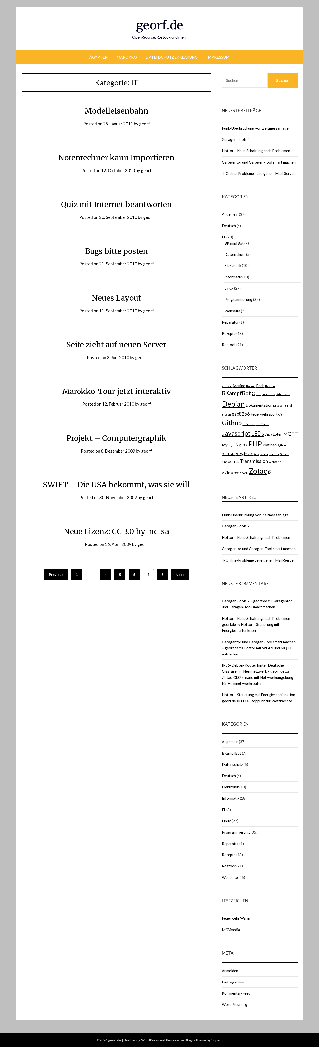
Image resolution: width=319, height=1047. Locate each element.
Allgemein (230, 214)
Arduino (238, 385)
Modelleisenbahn (116, 111)
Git (280, 414)
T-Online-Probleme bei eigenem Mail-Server (258, 173)
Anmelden (230, 970)
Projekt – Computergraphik (116, 438)
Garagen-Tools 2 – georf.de (244, 601)
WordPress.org (234, 1004)
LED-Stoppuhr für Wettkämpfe (266, 701)
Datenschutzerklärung (172, 57)
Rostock (229, 344)
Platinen (270, 445)
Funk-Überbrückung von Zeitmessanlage (255, 128)
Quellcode (228, 454)
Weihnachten (230, 472)
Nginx (241, 444)
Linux (228, 288)
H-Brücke (248, 424)
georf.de (159, 25)
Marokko (127, 57)
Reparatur (230, 322)
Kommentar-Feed (236, 993)
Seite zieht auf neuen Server (116, 344)
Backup (250, 386)
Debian (233, 403)
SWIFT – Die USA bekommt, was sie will (116, 484)
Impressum (218, 57)
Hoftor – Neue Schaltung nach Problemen (256, 150)
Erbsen (226, 414)
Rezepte (229, 333)
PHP (255, 444)
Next (180, 574)
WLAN (244, 472)
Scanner (274, 454)
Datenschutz (234, 254)
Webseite (232, 311)
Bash (260, 385)
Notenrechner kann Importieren (116, 157)
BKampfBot (234, 243)
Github (232, 422)
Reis (256, 454)
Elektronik (232, 265)
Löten (277, 434)
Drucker (278, 405)
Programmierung (238, 299)
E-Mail (289, 405)
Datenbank (283, 394)
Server (284, 454)
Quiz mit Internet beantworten (116, 204)
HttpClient (262, 424)
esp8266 (241, 414)
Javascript (236, 433)
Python (281, 445)
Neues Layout (116, 298)
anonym (227, 386)
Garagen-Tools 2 (236, 139)
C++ (258, 394)
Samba (264, 454)
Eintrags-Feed (233, 982)
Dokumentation (259, 405)
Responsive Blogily (180, 1040)
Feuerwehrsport (264, 414)
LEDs (257, 433)
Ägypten (98, 57)
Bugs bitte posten (116, 251)
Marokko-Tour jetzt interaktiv (116, 391)
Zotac (258, 470)
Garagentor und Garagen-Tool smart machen (259, 162)
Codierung (268, 394)
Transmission (254, 461)
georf (144, 123)
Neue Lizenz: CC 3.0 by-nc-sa (116, 531)
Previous (56, 574)
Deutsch (229, 225)
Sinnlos (226, 461)
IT (224, 237)
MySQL (228, 445)
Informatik (233, 277)
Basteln (270, 386)
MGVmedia (231, 929)
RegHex (244, 453)
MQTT (290, 434)
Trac (235, 461)
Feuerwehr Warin (236, 918)
